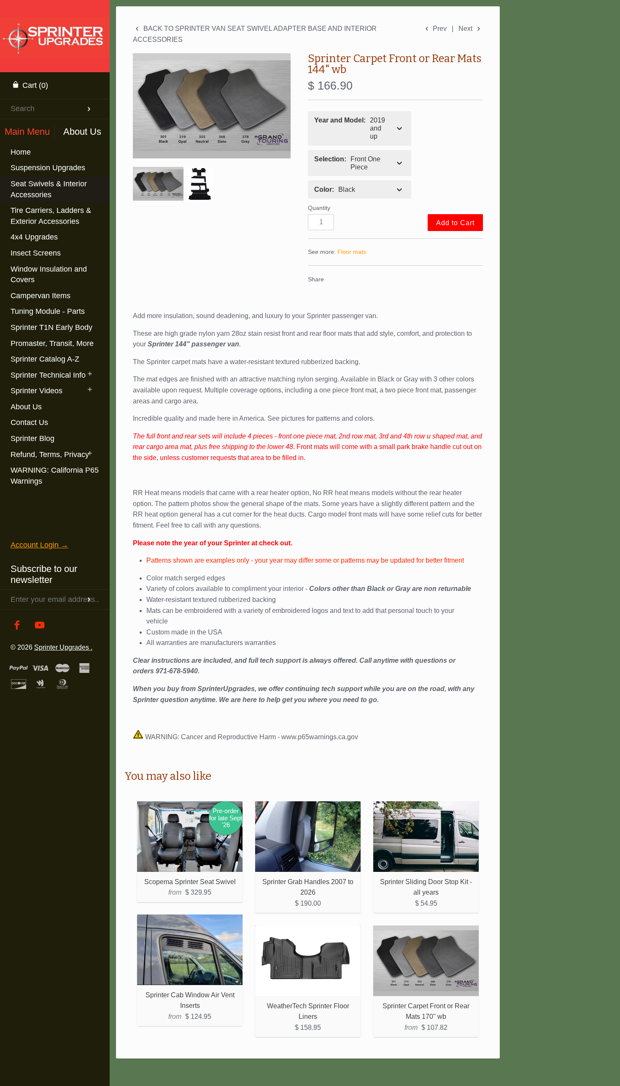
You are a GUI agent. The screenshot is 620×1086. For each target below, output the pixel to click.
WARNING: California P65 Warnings (55, 475)
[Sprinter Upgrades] (55, 27)
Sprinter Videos (36, 390)
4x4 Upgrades (34, 237)
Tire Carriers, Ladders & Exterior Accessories (51, 216)
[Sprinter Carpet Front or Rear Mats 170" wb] (426, 960)
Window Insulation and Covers (49, 274)
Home (21, 152)
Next (466, 28)
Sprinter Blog (32, 438)
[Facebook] (17, 625)
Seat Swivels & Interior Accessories (49, 189)
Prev (439, 28)
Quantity (319, 207)
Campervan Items (40, 295)
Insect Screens (36, 253)
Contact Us (29, 422)
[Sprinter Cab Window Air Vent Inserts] (190, 950)
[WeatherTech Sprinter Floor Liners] (308, 960)
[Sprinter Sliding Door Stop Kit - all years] (426, 836)
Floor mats (351, 251)
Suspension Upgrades (48, 167)
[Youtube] (39, 625)
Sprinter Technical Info (48, 375)
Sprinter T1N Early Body (51, 327)
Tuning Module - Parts (48, 311)
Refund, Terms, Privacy (50, 454)
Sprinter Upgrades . (63, 647)
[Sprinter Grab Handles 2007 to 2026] (308, 836)
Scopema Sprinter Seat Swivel (190, 881)
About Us (26, 407)
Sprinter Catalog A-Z (45, 359)
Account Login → (39, 545)
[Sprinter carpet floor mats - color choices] (212, 105)
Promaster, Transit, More (52, 343)
